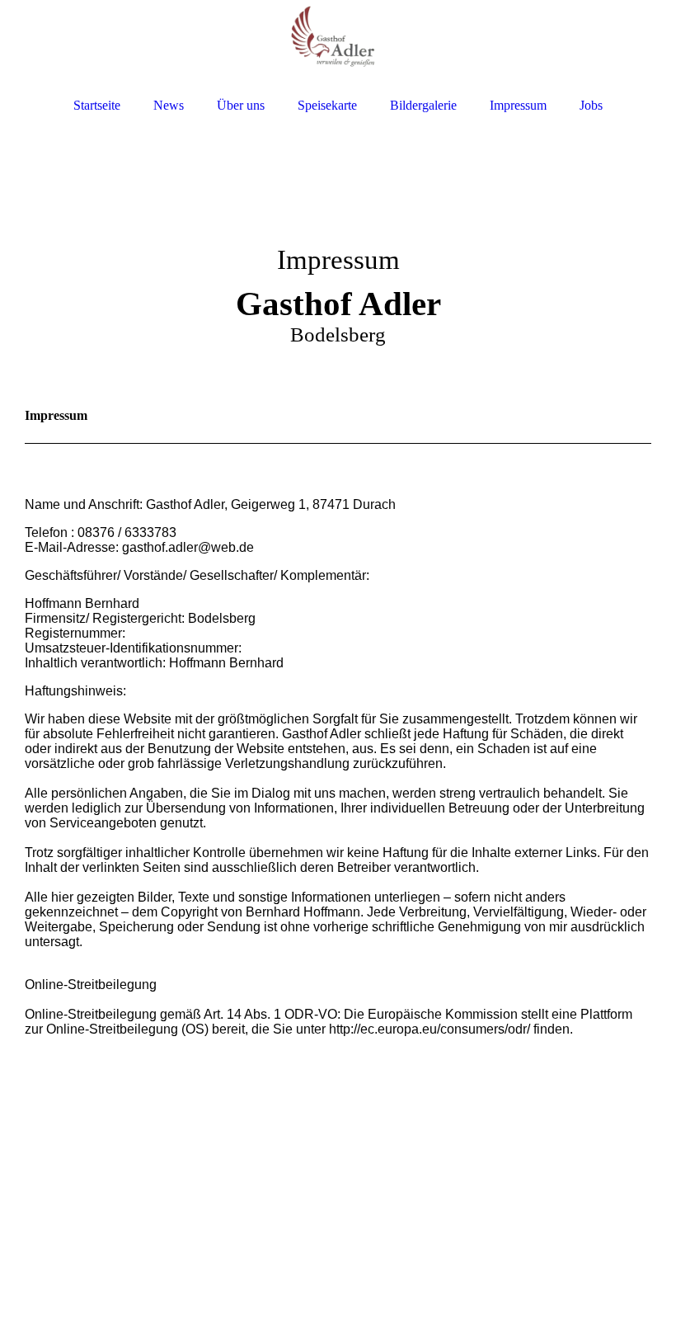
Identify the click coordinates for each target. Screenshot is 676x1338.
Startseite (96, 105)
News (168, 105)
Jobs (591, 105)
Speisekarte (327, 105)
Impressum (518, 105)
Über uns (241, 105)
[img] (338, 43)
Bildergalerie (423, 105)
